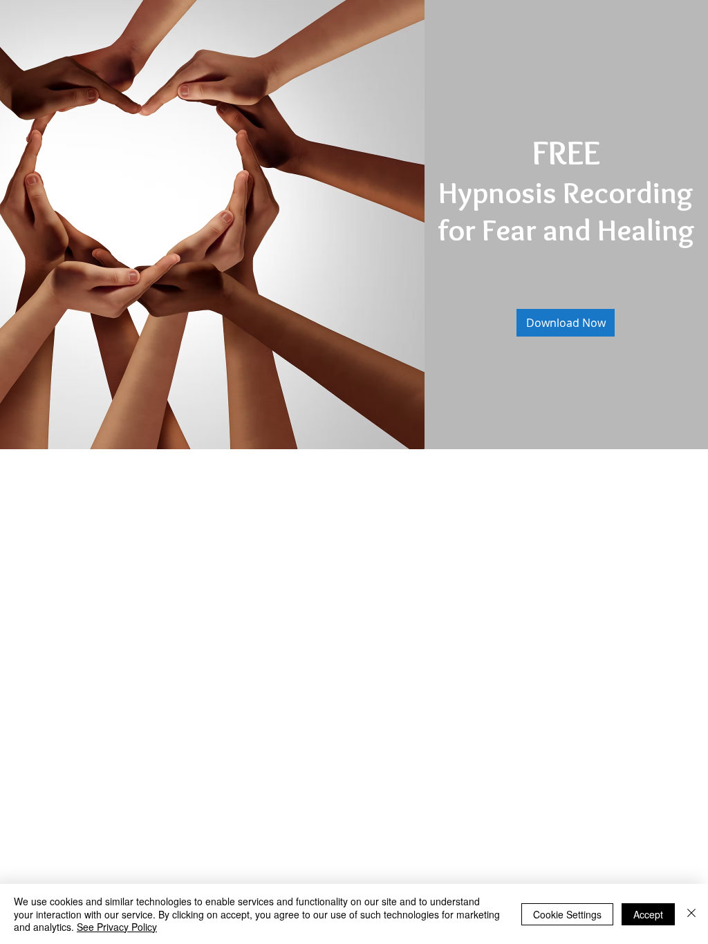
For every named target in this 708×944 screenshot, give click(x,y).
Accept (648, 914)
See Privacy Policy (117, 927)
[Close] (691, 914)
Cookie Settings (567, 914)
